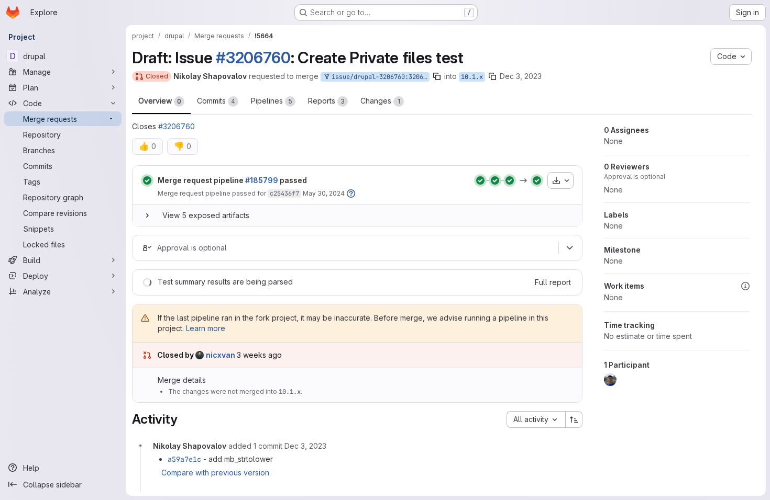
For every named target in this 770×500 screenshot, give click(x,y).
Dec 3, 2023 (521, 76)
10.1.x (472, 77)
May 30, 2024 (324, 193)
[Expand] (147, 215)
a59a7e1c (184, 459)
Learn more (205, 328)
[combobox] (536, 419)
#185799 (261, 180)
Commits (216, 100)
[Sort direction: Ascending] (574, 419)
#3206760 (253, 57)
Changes (380, 100)
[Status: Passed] (147, 180)
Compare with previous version (215, 472)
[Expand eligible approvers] (569, 248)
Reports (326, 100)
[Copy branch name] (437, 76)
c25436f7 (284, 193)
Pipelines (271, 100)
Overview (159, 100)
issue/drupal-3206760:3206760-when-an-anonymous (379, 77)
